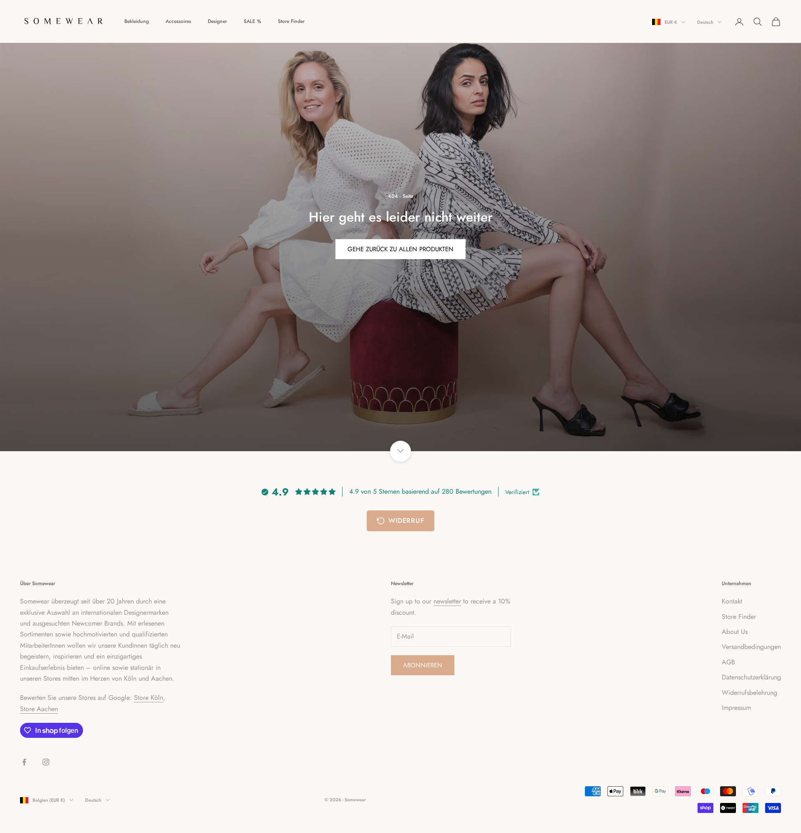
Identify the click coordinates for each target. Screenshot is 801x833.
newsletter (447, 601)
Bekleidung (136, 21)
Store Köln (148, 697)
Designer (217, 21)
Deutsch (705, 22)
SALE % (252, 21)
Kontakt (732, 601)
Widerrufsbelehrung (749, 692)
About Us (735, 631)
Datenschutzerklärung (751, 677)
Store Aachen (39, 709)
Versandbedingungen (751, 646)
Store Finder (291, 21)
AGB (728, 662)
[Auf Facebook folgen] (24, 762)
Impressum (736, 707)
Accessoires (178, 21)
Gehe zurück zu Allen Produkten (400, 249)
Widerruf (406, 520)
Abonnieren (422, 665)
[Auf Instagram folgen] (46, 762)
